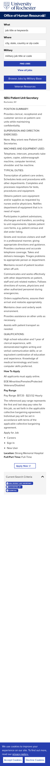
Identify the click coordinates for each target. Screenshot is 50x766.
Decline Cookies (35, 760)
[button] (25, 477)
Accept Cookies (13, 760)
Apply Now (22, 466)
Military (8, 50)
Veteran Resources (25, 86)
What (7, 24)
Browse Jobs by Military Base (25, 78)
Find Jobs (25, 63)
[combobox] (25, 28)
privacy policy (20, 754)
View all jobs (25, 70)
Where (7, 37)
